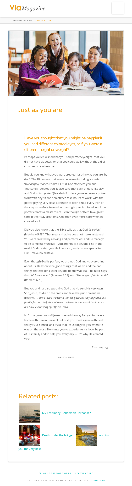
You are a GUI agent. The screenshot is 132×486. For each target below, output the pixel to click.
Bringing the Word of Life (56, 473)
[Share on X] (62, 364)
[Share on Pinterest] (70, 364)
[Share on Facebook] (54, 364)
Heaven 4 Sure (84, 473)
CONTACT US (98, 480)
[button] (118, 8)
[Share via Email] (78, 364)
